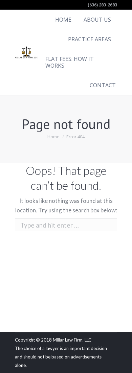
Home (53, 137)
